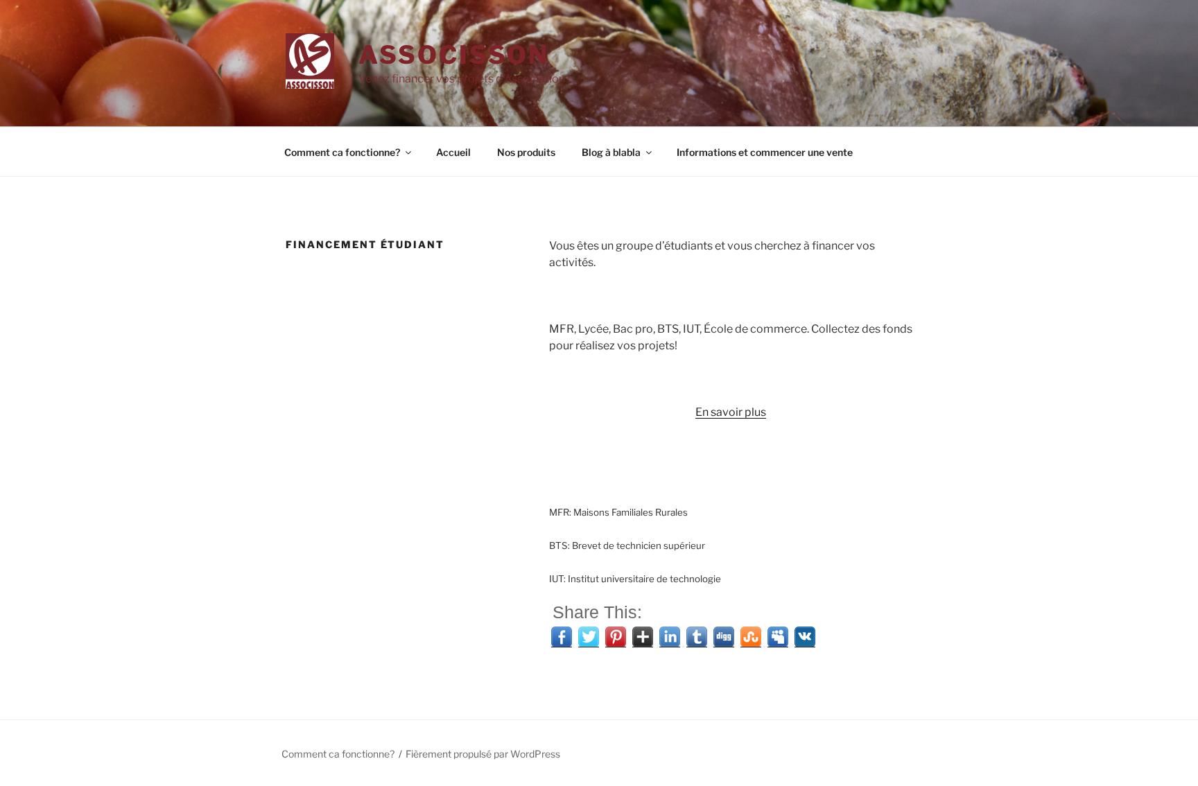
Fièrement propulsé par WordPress (483, 754)
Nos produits (526, 152)
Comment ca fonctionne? (342, 152)
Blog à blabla (611, 152)
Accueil (453, 152)
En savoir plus (730, 412)
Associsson (453, 55)
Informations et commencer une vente (765, 152)
